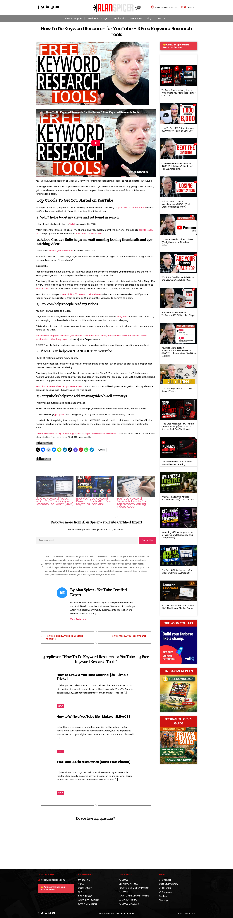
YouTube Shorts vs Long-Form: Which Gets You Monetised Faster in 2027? (179, 93)
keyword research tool (112, 563)
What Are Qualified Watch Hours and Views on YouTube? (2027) (178, 279)
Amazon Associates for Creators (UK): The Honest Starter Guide (178, 607)
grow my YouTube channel (132, 207)
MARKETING (84, 879)
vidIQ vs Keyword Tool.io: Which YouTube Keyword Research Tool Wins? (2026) (54, 501)
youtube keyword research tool (86, 571)
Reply (60, 706)
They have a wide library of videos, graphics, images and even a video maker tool (78, 433)
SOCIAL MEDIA (85, 887)
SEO (80, 892)
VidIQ (72, 224)
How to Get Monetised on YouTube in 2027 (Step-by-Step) (178, 314)
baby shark (123, 316)
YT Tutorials (165, 887)
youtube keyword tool (88, 574)
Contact (161, 18)
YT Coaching (165, 892)
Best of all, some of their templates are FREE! (59, 386)
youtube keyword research (124, 567)
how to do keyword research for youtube (66, 556)
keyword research (64, 563)
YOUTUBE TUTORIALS (88, 900)
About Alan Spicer (73, 18)
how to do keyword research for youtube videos (121, 560)
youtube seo (108, 574)
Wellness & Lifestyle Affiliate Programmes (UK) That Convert (178, 498)
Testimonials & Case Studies (128, 18)
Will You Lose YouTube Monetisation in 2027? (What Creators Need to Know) (176, 204)
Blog (149, 18)
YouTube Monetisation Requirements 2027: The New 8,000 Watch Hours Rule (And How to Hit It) (179, 352)
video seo (104, 567)
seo (96, 567)
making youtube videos (61, 250)
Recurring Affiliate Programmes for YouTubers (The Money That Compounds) (177, 535)
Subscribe (147, 540)
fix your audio (42, 288)
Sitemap (163, 900)
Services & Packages (98, 18)
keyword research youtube (68, 567)
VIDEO (81, 883)
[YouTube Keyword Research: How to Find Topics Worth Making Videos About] (136, 486)
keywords (88, 567)
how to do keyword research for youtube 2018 (113, 556)
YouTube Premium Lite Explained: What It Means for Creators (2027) (178, 242)
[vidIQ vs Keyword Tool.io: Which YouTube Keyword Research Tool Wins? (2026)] (54, 486)
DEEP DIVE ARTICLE (87, 904)
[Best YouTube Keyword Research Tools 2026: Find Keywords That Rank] (95, 486)
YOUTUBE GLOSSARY (129, 903)
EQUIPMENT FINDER (128, 899)
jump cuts (60, 414)
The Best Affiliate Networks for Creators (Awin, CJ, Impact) (177, 571)
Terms (179, 913)
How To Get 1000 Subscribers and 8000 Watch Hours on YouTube (178, 129)
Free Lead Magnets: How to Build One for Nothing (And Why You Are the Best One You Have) (178, 426)
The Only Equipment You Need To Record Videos (178, 390)
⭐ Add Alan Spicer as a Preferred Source (176, 46)
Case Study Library (168, 883)
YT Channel (165, 879)
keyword (49, 563)
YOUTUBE (123, 879)
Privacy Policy (189, 913)
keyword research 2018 (87, 563)
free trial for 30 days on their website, (81, 294)
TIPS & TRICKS (85, 896)
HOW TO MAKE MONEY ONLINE (134, 895)
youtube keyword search (63, 574)
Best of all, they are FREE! (89, 233)
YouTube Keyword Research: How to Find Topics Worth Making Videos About (132, 502)
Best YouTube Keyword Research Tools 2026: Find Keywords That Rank (93, 501)
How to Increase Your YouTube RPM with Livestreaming (177, 463)
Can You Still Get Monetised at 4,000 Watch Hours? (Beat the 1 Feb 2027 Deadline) (177, 166)
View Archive (78, 619)
